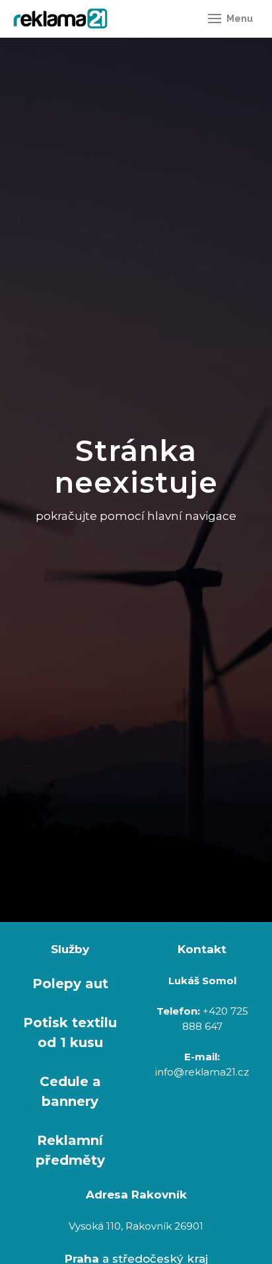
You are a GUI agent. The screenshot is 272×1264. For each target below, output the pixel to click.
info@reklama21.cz (202, 1072)
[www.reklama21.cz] (60, 18)
